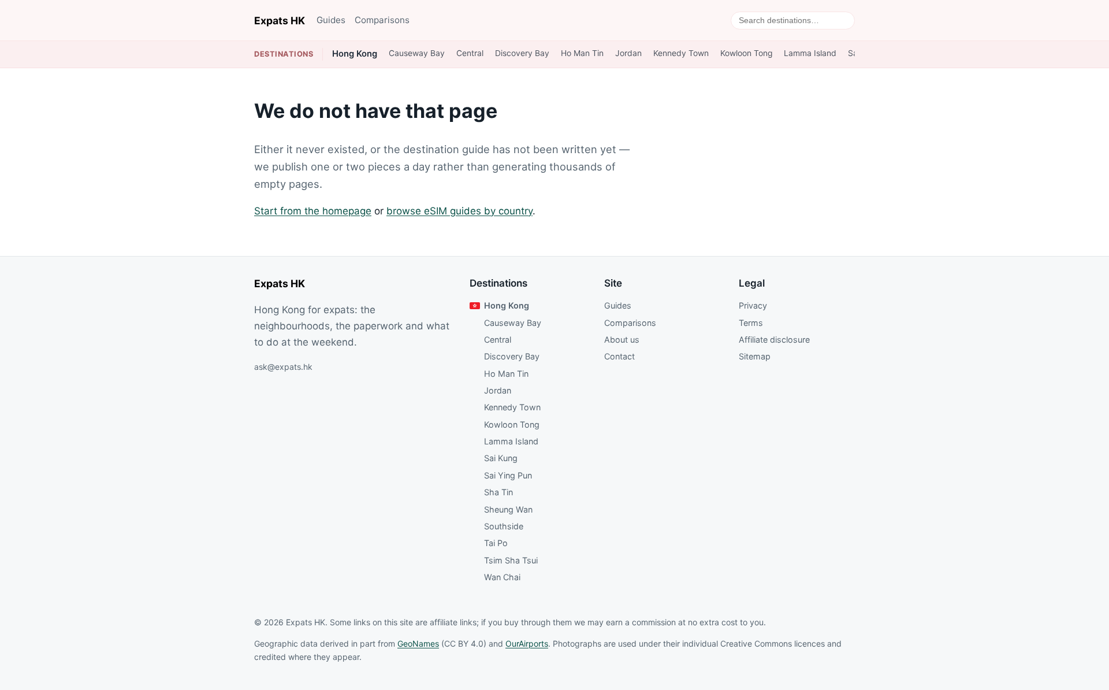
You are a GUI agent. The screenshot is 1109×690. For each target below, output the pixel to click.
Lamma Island (810, 53)
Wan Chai (502, 577)
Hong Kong (354, 54)
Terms (751, 323)
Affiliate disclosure (774, 339)
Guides (331, 19)
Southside (503, 526)
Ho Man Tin (582, 53)
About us (621, 339)
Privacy (753, 305)
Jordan (628, 53)
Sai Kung (501, 458)
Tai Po (496, 543)
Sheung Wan (508, 509)
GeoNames (418, 643)
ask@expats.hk (283, 367)
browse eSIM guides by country (459, 211)
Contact (619, 356)
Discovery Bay (522, 53)
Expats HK (279, 20)
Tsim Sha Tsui (511, 560)
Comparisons (382, 19)
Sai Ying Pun (508, 475)
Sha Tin (498, 492)
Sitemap (755, 356)
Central (469, 53)
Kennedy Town (681, 53)
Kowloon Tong (746, 53)
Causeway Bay (417, 53)
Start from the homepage (312, 211)
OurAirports (526, 643)
